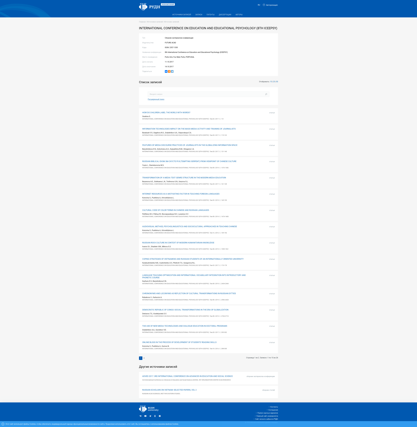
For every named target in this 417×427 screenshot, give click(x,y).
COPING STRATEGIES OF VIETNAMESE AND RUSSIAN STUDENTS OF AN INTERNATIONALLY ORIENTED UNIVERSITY (193, 259)
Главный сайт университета (267, 416)
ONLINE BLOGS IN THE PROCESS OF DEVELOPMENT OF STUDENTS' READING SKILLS (179, 342)
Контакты (274, 407)
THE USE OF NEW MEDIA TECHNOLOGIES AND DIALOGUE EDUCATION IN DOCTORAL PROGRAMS (184, 326)
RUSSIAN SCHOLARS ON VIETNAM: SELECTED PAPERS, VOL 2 (169, 390)
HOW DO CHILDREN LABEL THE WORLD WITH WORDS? (166, 112)
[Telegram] (172, 71)
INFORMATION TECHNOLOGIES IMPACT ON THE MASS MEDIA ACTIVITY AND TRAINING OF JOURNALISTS (189, 129)
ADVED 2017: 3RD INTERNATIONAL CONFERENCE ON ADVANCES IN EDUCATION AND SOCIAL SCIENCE (187, 376)
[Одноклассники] (169, 71)
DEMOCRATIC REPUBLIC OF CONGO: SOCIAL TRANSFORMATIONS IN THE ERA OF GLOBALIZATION (185, 310)
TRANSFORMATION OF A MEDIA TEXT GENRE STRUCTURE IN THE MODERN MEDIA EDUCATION (184, 178)
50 (277, 82)
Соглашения (273, 410)
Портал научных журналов (267, 413)
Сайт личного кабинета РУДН (266, 419)
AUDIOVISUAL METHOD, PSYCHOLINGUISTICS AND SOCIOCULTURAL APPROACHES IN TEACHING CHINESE (189, 226)
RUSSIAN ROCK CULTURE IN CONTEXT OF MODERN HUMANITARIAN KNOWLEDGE (178, 243)
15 (271, 82)
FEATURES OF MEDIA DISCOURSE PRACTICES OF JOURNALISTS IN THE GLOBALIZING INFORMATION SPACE (189, 145)
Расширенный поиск (156, 99)
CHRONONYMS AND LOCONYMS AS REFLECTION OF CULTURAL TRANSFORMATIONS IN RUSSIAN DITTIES (189, 293)
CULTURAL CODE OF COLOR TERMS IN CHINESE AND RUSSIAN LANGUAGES (175, 210)
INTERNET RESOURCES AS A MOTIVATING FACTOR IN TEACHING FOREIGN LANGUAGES (180, 194)
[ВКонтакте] (166, 71)
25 (274, 82)
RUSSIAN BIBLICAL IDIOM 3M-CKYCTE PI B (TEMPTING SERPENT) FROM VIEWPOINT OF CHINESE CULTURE (189, 161)
